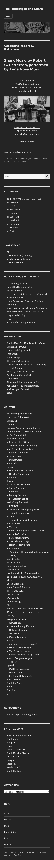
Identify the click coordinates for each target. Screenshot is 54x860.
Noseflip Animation (19, 474)
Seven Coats (15, 456)
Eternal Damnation (18, 452)
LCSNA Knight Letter (17, 283)
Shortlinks (12, 690)
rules (9, 252)
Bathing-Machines (18, 495)
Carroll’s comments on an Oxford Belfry (26, 364)
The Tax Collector (15, 591)
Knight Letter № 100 (19, 442)
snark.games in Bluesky (18, 259)
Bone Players (13, 477)
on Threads (12, 227)
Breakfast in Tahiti (18, 499)
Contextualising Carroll (18, 350)
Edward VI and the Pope (18, 587)
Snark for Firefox (15, 683)
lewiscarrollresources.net (19, 735)
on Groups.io (13, 213)
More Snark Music (27, 141)
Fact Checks (12, 354)
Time (9, 393)
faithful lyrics (26, 159)
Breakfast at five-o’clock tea (21, 375)
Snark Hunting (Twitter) (19, 753)
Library (10, 424)
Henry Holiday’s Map (19, 545)
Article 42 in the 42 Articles (20, 371)
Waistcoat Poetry (15, 598)
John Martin (13, 569)
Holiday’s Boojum (18, 630)
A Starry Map (13, 357)
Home (7, 804)
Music (10, 640)
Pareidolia (14, 548)
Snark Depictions (17, 488)
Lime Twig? (12, 378)
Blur (9, 605)
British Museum (15, 290)
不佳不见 (13, 662)
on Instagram (13, 224)
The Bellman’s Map (19, 541)
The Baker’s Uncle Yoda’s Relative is (25, 576)
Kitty (9, 580)
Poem (7, 838)
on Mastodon (13, 209)
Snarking (13, 491)
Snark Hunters (14, 771)
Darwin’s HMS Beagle (20, 647)
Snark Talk (12, 421)
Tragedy (13, 527)
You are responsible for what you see (25, 608)
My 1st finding (14, 559)
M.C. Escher (15, 679)
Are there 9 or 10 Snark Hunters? (23, 386)
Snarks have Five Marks (18, 484)
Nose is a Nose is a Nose (21, 470)
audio (18, 159)
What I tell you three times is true (23, 612)
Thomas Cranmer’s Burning (23, 445)
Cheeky (10, 615)
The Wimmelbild (17, 435)
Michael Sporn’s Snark (18, 389)
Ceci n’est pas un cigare (20, 658)
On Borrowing (14, 601)
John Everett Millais (16, 566)
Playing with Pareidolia (20, 676)
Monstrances (15, 460)
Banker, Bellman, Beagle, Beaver (25, 654)
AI (10, 319)
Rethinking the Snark (17, 502)
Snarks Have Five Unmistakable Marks (26, 343)
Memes (10, 686)
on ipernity (12, 202)
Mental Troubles (17, 637)
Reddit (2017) (13, 767)
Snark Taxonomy (20, 513)
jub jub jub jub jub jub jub (24, 520)
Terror (10, 481)
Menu (8, 16)
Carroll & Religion (18, 534)
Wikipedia (12, 742)
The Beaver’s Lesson (19, 651)
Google (10, 760)
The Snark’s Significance (19, 361)
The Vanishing (14, 562)
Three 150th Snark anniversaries (23, 382)
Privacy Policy (32, 852)
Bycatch (11, 665)
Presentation (10, 832)
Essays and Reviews (16, 619)
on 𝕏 (11, 231)
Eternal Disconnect (16, 368)
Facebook (11, 764)
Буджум (13, 506)
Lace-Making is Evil (19, 538)
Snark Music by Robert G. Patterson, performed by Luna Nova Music (26, 64)
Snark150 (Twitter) (16, 749)
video (28, 161)
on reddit (11, 206)
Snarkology (12, 739)
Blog (6, 826)
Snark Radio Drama (16, 347)
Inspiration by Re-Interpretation (23, 573)
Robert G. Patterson (18, 161)
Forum (10, 746)
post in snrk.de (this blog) (20, 255)
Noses (10, 467)
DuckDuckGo (13, 756)
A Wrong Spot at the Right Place (23, 714)
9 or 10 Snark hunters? (18, 417)
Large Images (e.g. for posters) (22, 644)
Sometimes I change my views (24, 509)
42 (8, 693)
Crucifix (13, 463)
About (7, 813)
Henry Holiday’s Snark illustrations (24, 431)
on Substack (13, 217)
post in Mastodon (15, 262)
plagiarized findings (17, 315)
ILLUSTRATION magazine (19, 287)
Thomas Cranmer (15, 438)
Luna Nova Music (27, 80)
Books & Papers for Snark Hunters (23, 428)
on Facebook (13, 220)
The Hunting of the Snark (23, 9)
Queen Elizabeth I (15, 584)
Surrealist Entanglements (22, 322)
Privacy (7, 819)
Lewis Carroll (13, 633)
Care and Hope (14, 594)
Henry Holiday (14, 623)
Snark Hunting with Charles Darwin (27, 530)
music (6, 161)
